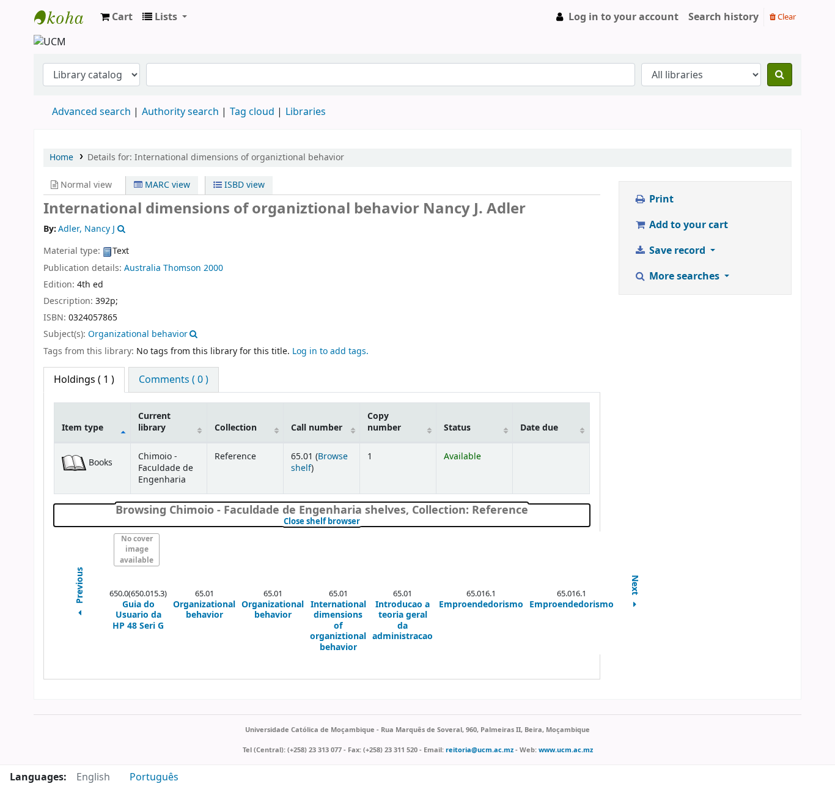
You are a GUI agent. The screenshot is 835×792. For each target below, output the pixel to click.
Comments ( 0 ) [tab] (173, 379)
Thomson (182, 268)
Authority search (180, 112)
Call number (316, 427)
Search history (723, 17)
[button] (116, 17)
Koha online (64, 17)
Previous (80, 585)
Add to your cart (687, 225)
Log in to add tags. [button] (330, 351)
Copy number (384, 422)
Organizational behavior (138, 334)
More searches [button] (684, 276)
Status (457, 427)
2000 (213, 268)
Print (660, 199)
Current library (154, 422)
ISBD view (243, 185)
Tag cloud (252, 112)
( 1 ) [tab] (84, 379)
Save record (677, 250)
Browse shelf (319, 462)
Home (61, 157)
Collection (236, 427)
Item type (82, 427)
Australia (142, 268)
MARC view (166, 185)
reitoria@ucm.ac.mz (479, 750)
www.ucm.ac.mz (566, 750)
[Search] (779, 74)
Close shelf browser (363, 522)
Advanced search (91, 112)
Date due (539, 427)
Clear (786, 17)
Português (154, 777)
